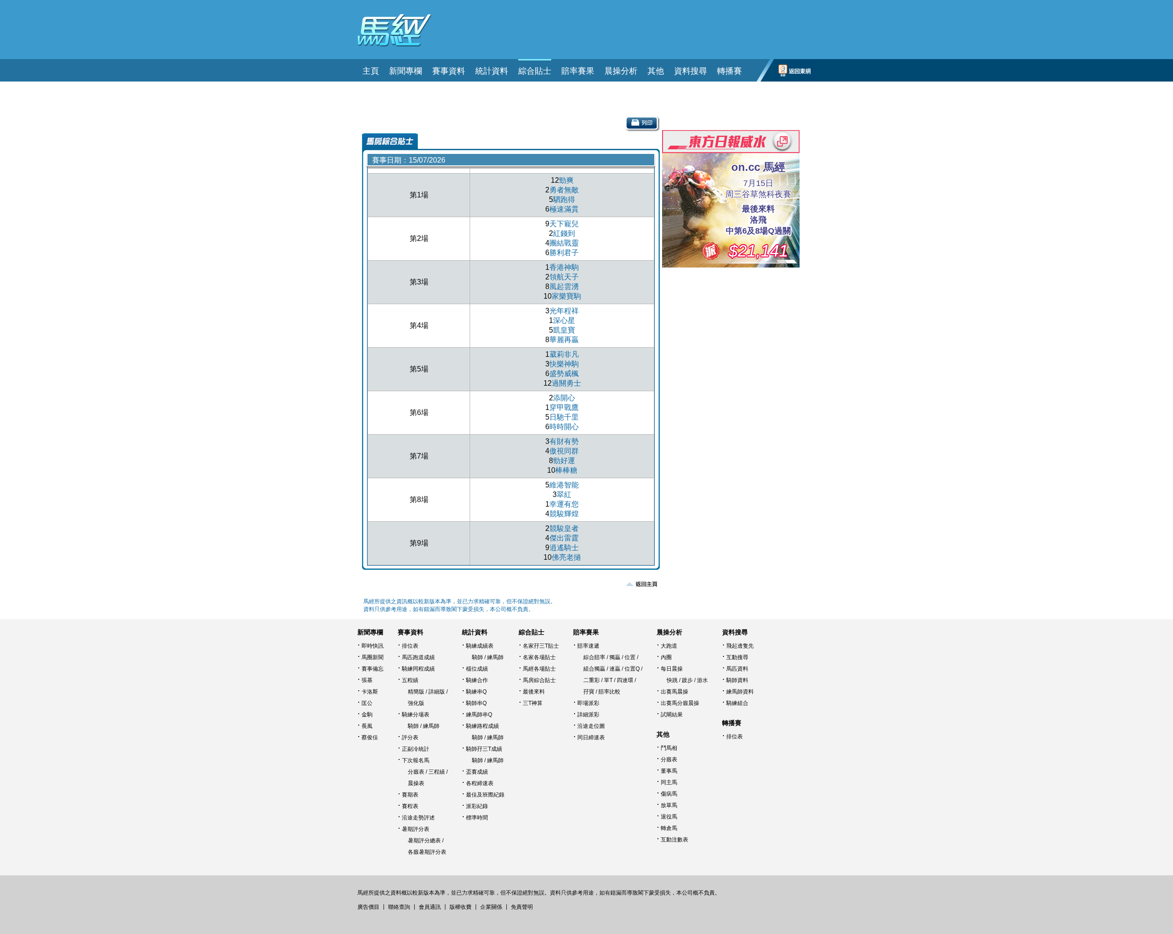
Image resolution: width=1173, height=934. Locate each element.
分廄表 (416, 772)
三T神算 (533, 703)
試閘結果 (672, 714)
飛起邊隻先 (740, 646)
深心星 (564, 320)
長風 (367, 726)
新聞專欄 (370, 632)
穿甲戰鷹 (564, 407)
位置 (630, 657)
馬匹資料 (737, 669)
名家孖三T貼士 (541, 646)
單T (608, 680)
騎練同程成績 (418, 669)
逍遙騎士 (564, 548)
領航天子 (564, 277)
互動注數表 (674, 839)
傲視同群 (564, 451)
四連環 (625, 680)
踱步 (687, 680)
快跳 (672, 680)
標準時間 (477, 817)
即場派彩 (588, 703)
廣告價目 (368, 907)
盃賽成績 (477, 772)
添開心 (564, 398)
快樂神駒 (564, 364)
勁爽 (566, 180)
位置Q (632, 669)
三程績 (436, 772)
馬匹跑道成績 (418, 657)
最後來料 (534, 691)
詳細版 (436, 691)
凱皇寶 (564, 330)
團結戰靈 (564, 243)
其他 (663, 734)
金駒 (367, 714)
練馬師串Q (479, 714)
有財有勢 (564, 441)
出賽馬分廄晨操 (680, 703)
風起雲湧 (564, 286)
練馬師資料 (740, 691)
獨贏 (614, 657)
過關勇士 (566, 383)
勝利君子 (564, 253)
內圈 (666, 657)
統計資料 (475, 632)
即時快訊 (373, 646)
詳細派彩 (588, 714)
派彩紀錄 (477, 806)
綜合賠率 (594, 657)
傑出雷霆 (564, 538)
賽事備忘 (373, 669)
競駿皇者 (564, 528)
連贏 (614, 669)
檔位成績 (477, 669)
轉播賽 (729, 71)
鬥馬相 (669, 748)
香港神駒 (564, 267)
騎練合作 (477, 680)
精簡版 (416, 691)
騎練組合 (737, 703)
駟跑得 (564, 199)
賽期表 (410, 795)
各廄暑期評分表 (427, 852)
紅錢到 (564, 233)
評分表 (410, 737)
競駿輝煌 (564, 514)
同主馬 (669, 782)
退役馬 (669, 817)
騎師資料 (737, 680)
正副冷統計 (415, 749)
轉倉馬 (669, 828)
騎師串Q (476, 703)
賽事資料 (410, 632)
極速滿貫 (564, 209)
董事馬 (669, 771)
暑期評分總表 (424, 840)
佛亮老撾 (566, 557)
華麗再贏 (564, 340)
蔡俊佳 (370, 737)
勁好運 (564, 460)
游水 (702, 680)
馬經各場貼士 (539, 669)
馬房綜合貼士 (539, 680)
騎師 (413, 726)
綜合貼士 (531, 632)
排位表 (410, 646)
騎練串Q (476, 691)
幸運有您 (564, 504)
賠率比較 (609, 691)
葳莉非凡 (564, 354)
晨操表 (416, 783)
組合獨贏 (594, 669)
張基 (367, 680)
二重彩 (591, 680)
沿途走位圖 (591, 726)
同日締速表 (591, 737)
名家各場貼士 (539, 657)
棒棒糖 (566, 470)
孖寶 (588, 691)
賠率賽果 (586, 632)
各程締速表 (479, 783)
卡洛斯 (370, 691)
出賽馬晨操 (674, 691)
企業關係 (491, 907)
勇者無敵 (564, 190)
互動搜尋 (737, 657)
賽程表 (410, 806)
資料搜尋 (735, 632)
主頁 (370, 71)
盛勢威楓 (564, 373)
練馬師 (431, 726)
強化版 (416, 703)
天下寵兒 (564, 224)
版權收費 (460, 907)
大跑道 (669, 646)
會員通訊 (430, 907)
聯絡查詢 (399, 907)
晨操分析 (669, 632)
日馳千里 (564, 417)
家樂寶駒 (566, 296)
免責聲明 (522, 907)
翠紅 (564, 494)
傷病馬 (669, 794)
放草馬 (669, 805)
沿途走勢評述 (418, 817)
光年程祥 (564, 311)
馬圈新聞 (373, 657)
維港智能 (564, 485)
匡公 (367, 703)
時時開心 (564, 427)
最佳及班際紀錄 (485, 795)
